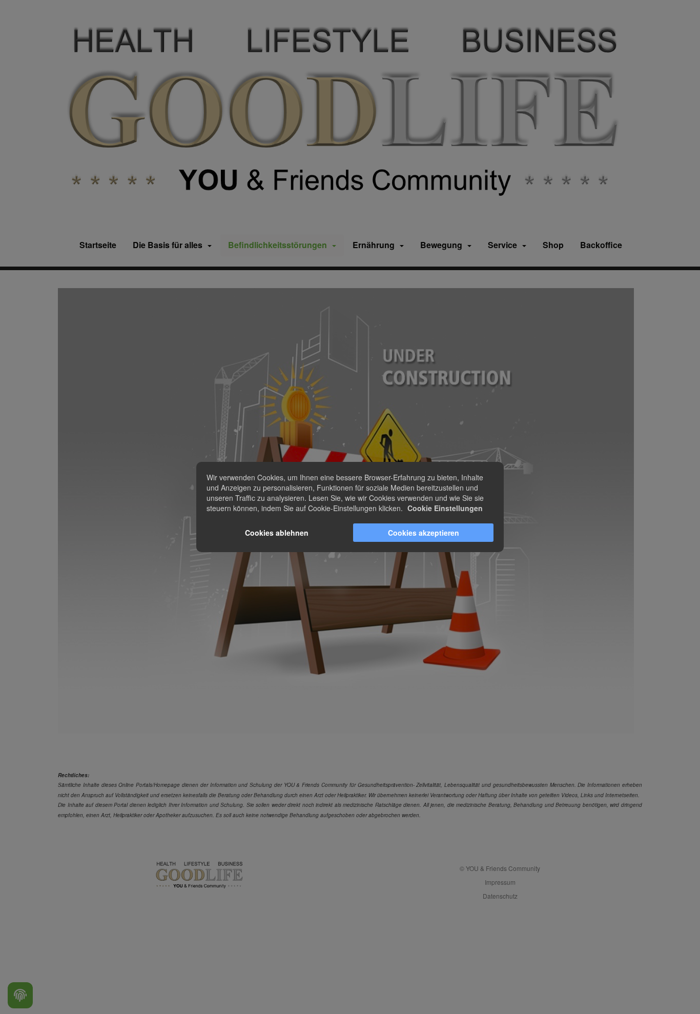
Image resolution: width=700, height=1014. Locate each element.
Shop (553, 245)
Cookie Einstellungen (445, 508)
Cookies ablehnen (276, 533)
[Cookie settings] (20, 995)
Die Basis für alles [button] (170, 245)
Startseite (97, 245)
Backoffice (601, 245)
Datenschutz (500, 895)
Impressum (500, 882)
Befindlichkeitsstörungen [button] (279, 245)
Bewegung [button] (443, 245)
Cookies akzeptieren (423, 533)
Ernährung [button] (376, 245)
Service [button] (504, 245)
